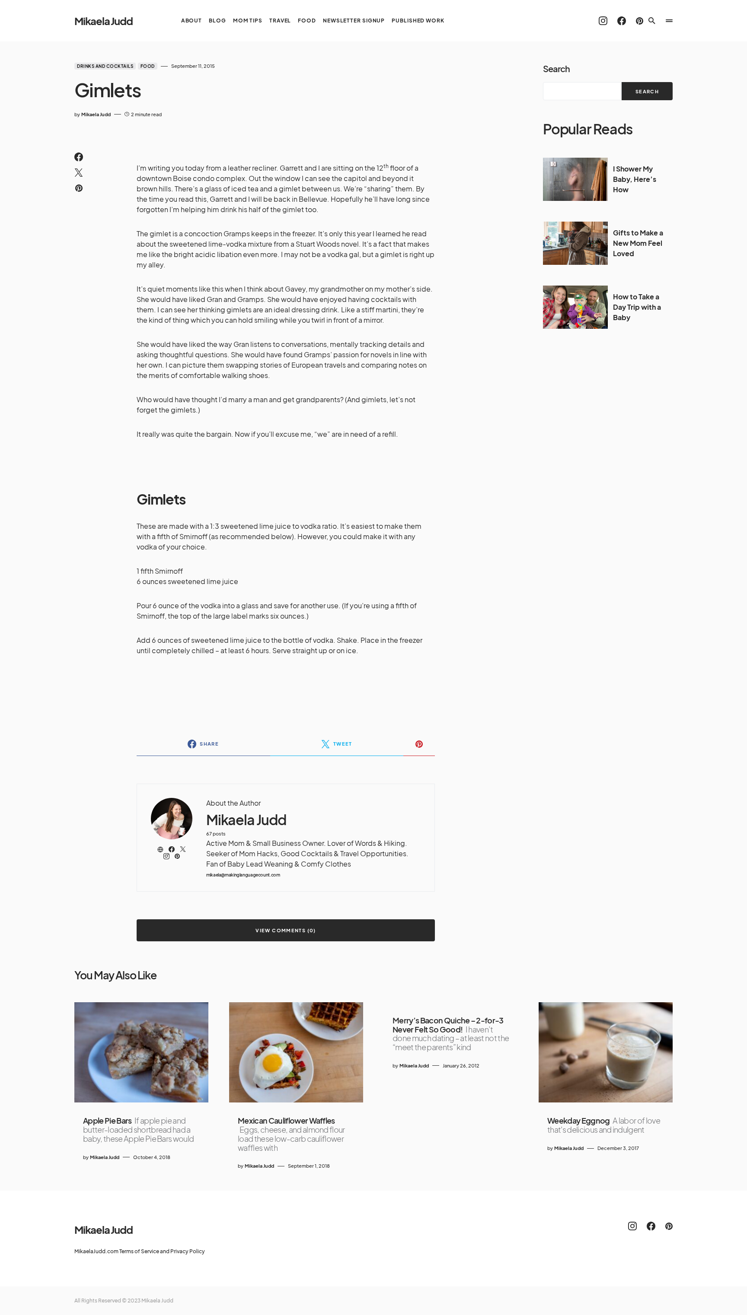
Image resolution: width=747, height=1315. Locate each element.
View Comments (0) (285, 930)
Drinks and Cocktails (105, 66)
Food (147, 66)
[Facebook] (621, 20)
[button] (652, 20)
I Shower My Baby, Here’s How (634, 179)
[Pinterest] (639, 20)
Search (556, 68)
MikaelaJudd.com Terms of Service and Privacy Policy (139, 1251)
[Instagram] (603, 20)
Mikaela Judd (103, 20)
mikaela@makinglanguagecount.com (243, 875)
